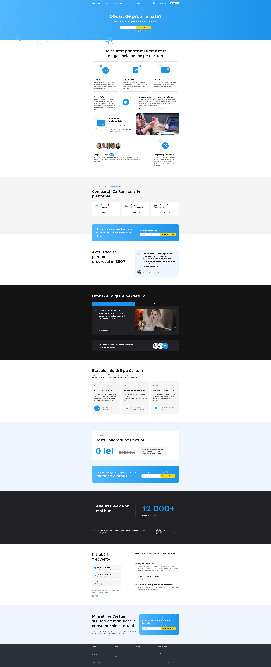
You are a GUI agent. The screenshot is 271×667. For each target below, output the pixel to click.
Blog (93, 651)
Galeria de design (118, 651)
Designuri (138, 3)
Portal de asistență (140, 649)
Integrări (116, 654)
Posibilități (116, 649)
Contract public (139, 652)
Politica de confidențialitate (98, 652)
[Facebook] (94, 654)
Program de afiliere (162, 649)
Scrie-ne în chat (139, 651)
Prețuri (114, 3)
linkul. (158, 589)
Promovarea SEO (118, 652)
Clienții (120, 3)
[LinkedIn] (96, 654)
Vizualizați (104, 212)
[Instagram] (93, 654)
